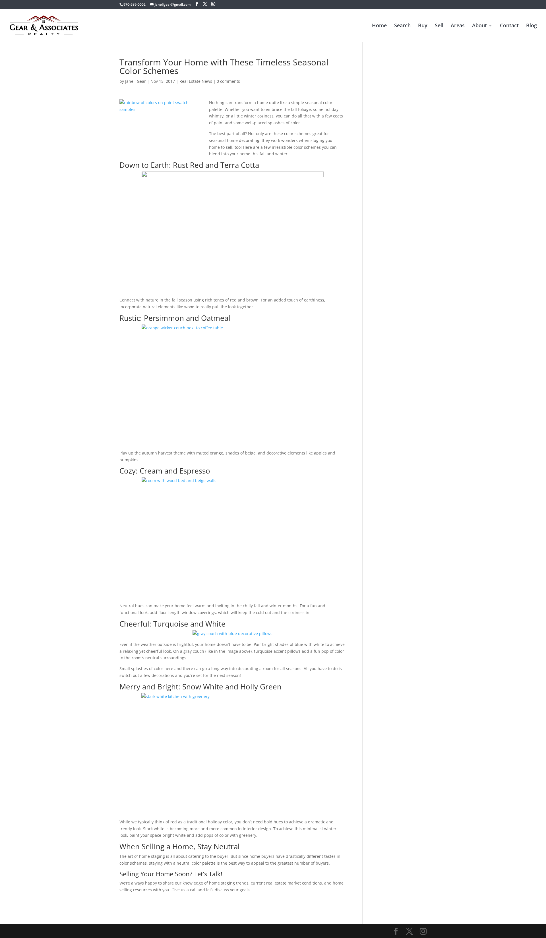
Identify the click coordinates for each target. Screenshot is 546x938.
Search (402, 26)
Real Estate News (195, 81)
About (479, 26)
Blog (531, 26)
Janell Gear (135, 81)
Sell (439, 26)
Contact (509, 26)
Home (379, 26)
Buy (422, 26)
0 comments (228, 81)
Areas (458, 26)
